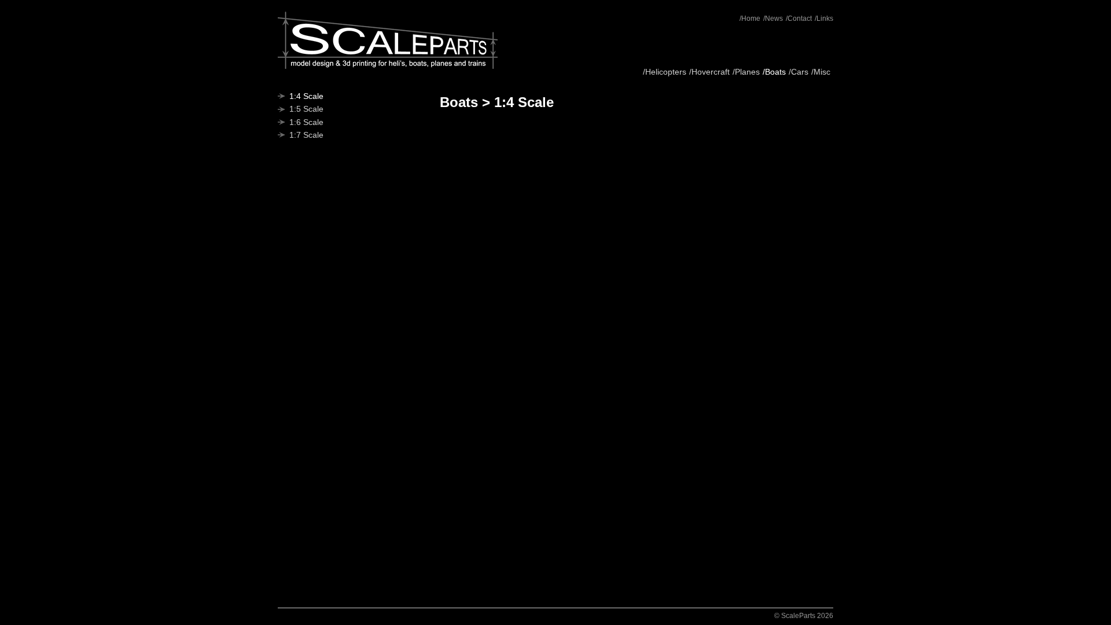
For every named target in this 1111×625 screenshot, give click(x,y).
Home (750, 18)
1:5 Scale (306, 108)
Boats (775, 71)
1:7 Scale (306, 134)
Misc (822, 71)
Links (824, 18)
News (774, 18)
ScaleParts (388, 40)
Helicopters (665, 71)
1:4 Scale (306, 96)
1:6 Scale (306, 122)
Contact (800, 18)
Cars (799, 71)
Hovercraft (710, 71)
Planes (747, 71)
